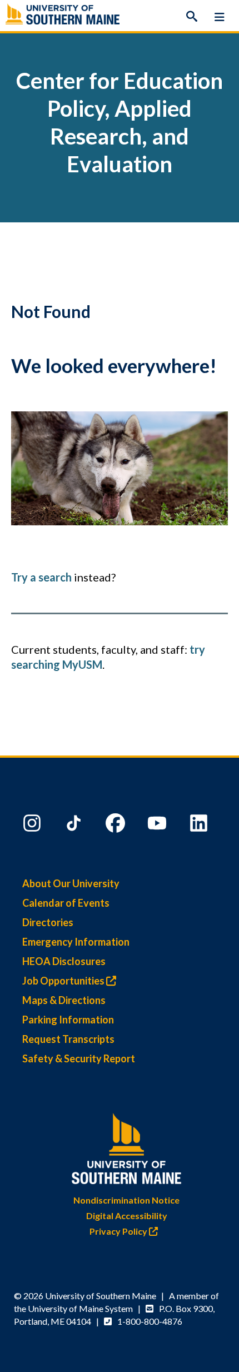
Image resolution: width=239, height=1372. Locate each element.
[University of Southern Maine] (126, 1146)
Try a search (41, 577)
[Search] (192, 16)
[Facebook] (117, 825)
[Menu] (219, 16)
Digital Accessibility (126, 1215)
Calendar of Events (65, 903)
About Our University (71, 883)
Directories (47, 922)
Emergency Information (76, 942)
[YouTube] (158, 825)
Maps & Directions (64, 1000)
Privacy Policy (119, 1231)
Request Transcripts (68, 1039)
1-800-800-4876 (149, 1321)
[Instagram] (33, 825)
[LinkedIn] (200, 825)
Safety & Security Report (78, 1058)
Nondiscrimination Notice (126, 1200)
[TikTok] (75, 825)
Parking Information (68, 1019)
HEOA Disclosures (64, 961)
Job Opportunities (64, 981)
